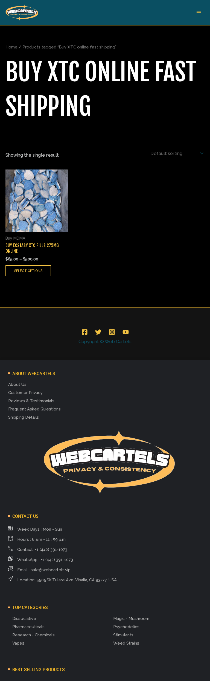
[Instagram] (112, 332)
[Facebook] (84, 332)
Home (11, 47)
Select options (28, 271)
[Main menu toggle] (199, 13)
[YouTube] (125, 332)
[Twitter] (98, 332)
